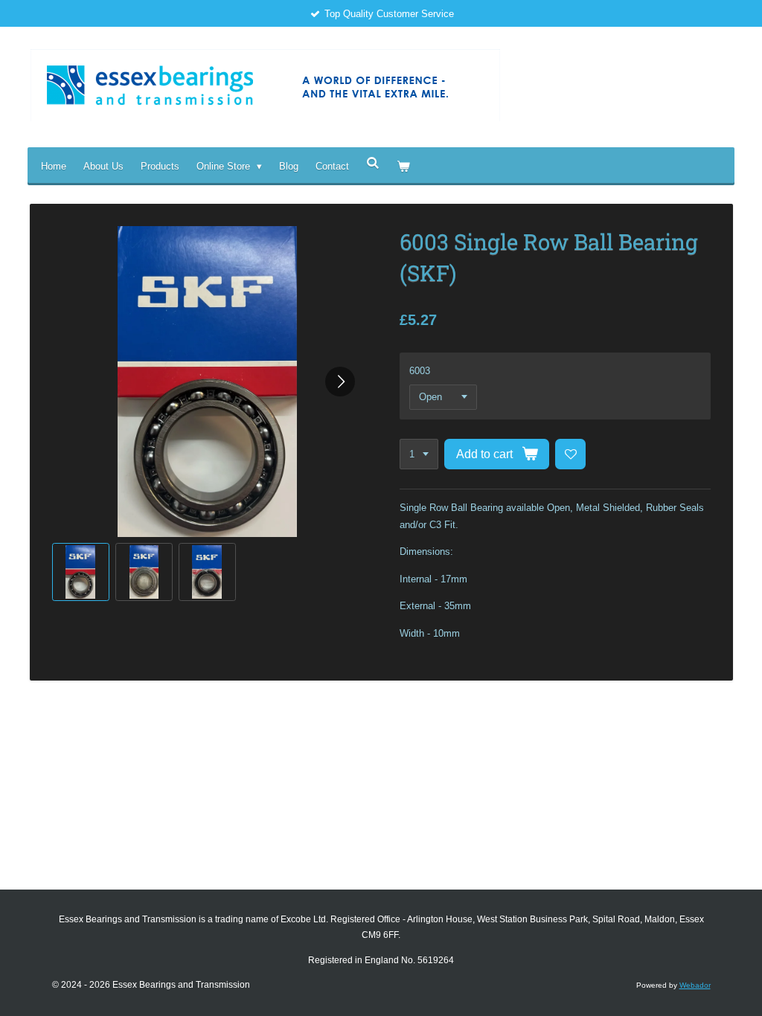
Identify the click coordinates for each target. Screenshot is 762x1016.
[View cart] (403, 166)
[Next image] (340, 381)
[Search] (373, 163)
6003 (419, 370)
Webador (695, 985)
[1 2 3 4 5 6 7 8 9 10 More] (419, 454)
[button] (80, 571)
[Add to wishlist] (570, 454)
